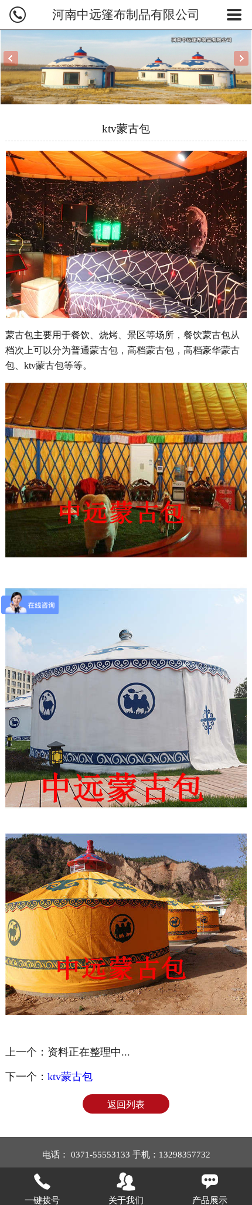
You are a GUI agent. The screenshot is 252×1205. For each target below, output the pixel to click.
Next (241, 58)
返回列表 (126, 1104)
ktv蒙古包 (70, 1077)
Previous (11, 58)
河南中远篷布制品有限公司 (126, 15)
